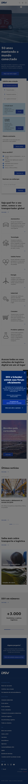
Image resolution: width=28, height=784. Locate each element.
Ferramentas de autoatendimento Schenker (14, 402)
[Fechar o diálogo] (25, 373)
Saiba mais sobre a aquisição (13, 408)
